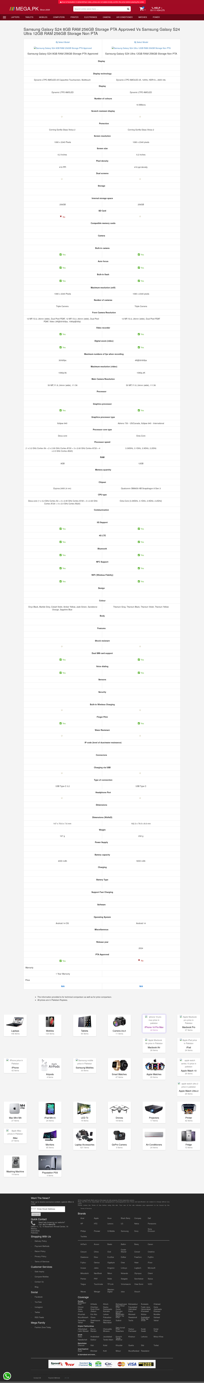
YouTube (38, 1302)
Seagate (124, 1278)
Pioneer (97, 1231)
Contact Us (39, 1281)
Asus (109, 1218)
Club (109, 1251)
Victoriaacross (126, 1284)
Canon (150, 1244)
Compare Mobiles (42, 1276)
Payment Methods (42, 1246)
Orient (150, 1273)
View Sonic (138, 1284)
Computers (59, 17)
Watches (142, 17)
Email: (34, 1208)
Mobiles (43, 17)
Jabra (96, 1268)
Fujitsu (83, 1262)
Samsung (125, 1231)
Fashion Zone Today (43, 1327)
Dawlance (84, 1257)
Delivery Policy (41, 1241)
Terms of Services (42, 1261)
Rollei (109, 1278)
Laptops (15, 17)
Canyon (83, 1251)
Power (156, 17)
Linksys (124, 1268)
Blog (36, 1287)
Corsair (137, 1251)
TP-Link (110, 1284)
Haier (136, 1262)
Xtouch (137, 1291)
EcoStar (110, 1257)
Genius (97, 1262)
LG (122, 1223)
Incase (83, 1268)
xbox (123, 1291)
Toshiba (83, 1236)
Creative (151, 1251)
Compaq (137, 1218)
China (96, 1251)
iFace (150, 1262)
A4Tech (83, 1244)
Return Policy (40, 1251)
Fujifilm (151, 1257)
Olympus (138, 1273)
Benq (136, 1244)
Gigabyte (111, 1262)
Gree (123, 1262)
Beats (109, 1244)
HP (81, 1223)
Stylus (150, 1278)
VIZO (150, 1284)
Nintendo (124, 1273)
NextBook (98, 1273)
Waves (83, 1291)
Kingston (110, 1268)
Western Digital (110, 1290)
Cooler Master (123, 1250)
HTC (95, 1223)
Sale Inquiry (39, 1271)
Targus (83, 1284)
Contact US (37, 1378)
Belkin (123, 1244)
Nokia (136, 1223)
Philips (83, 1231)
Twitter (37, 1312)
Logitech (137, 1268)
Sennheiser (138, 1278)
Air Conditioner (124, 17)
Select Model (64, 42)
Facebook (39, 1296)
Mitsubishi (84, 1273)
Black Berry (125, 1218)
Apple (96, 1218)
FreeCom (138, 1257)
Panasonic (152, 1223)
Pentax (83, 1278)
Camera (107, 17)
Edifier (123, 1257)
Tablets (29, 17)
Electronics (90, 17)
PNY (96, 1278)
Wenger (97, 1291)
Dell (149, 1218)
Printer (74, 17)
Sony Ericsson (151, 1230)
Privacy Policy (40, 1256)
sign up (36, 1214)
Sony (136, 1231)
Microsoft (151, 1268)
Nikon (109, 1273)
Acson (96, 1244)
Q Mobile (111, 1231)
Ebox (96, 1257)
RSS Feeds (39, 1317)
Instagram (39, 1307)
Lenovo (110, 1223)
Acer (82, 1218)
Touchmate (98, 1284)
